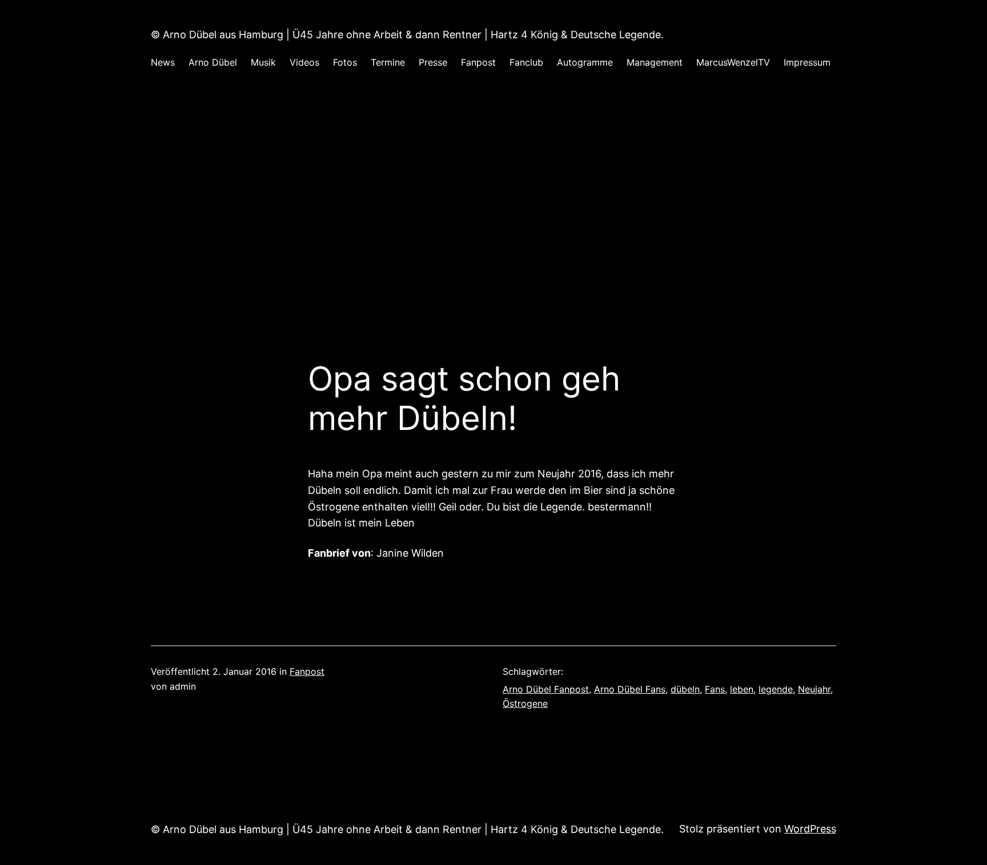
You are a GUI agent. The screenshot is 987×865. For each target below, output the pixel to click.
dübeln (685, 689)
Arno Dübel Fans (629, 689)
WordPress (810, 829)
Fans (715, 689)
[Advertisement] (493, 205)
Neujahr (814, 689)
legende (776, 689)
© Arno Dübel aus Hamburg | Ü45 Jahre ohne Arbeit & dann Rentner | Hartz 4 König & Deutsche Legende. (407, 35)
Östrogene (525, 703)
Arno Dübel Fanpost (546, 689)
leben (741, 689)
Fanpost (307, 671)
